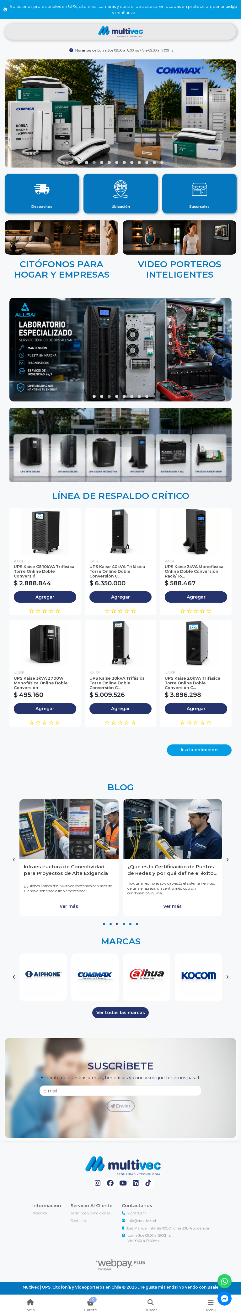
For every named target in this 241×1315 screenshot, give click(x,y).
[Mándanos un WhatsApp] (224, 1281)
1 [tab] (104, 924)
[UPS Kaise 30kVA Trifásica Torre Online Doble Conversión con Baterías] (120, 643)
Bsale (212, 1287)
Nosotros (39, 1213)
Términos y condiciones (90, 1213)
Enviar (123, 1106)
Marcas (121, 941)
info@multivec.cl (141, 1220)
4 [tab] (123, 924)
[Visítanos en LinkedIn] (135, 1183)
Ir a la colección (199, 750)
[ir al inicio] (123, 1165)
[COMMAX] (95, 977)
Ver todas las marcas (120, 1012)
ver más (69, 906)
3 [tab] (117, 924)
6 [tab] (137, 924)
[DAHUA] (146, 977)
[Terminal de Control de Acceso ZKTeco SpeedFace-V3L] (172, 829)
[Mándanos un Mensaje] (224, 1298)
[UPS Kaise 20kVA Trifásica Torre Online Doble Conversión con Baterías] (196, 643)
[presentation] (7, 113)
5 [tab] (130, 924)
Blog (120, 787)
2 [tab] (110, 924)
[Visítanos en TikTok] (148, 1183)
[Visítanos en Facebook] (110, 1183)
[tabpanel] (69, 857)
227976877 (136, 1213)
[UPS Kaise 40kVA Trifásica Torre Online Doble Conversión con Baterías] (120, 531)
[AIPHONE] (43, 977)
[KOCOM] (198, 977)
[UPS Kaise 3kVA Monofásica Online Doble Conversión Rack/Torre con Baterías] (196, 531)
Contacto (78, 1220)
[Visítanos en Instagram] (98, 1183)
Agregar (44, 597)
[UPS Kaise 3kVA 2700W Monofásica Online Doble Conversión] (45, 643)
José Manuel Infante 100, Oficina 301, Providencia (167, 1228)
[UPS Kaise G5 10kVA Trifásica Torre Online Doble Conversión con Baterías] (45, 531)
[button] (79, 162)
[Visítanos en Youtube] (123, 1183)
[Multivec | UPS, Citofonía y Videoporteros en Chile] (120, 32)
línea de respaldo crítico (120, 495)
